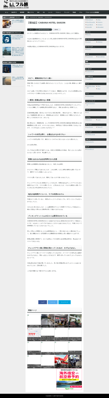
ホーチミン (89, 119)
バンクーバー (90, 56)
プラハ (98, 86)
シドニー (89, 41)
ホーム (6, 12)
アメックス (66, 12)
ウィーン (89, 49)
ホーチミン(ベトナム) (44, 29)
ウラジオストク (90, 149)
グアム (98, 19)
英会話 (74, 12)
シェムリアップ (90, 71)
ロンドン (89, 34)
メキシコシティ (90, 141)
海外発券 (22, 12)
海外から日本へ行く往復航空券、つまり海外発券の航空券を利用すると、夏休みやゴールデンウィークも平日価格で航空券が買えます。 (13, 52)
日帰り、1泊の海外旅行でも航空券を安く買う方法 (18, 78)
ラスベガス (89, 27)
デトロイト (99, 22)
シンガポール (90, 78)
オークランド (90, 19)
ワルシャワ (99, 127)
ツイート (52, 302)
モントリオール (100, 56)
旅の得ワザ (14, 12)
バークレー (99, 24)
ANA (38, 12)
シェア (42, 302)
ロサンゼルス (100, 27)
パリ (88, 112)
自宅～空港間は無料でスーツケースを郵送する (18, 22)
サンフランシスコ (91, 22)
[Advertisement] (54, 63)
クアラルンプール (91, 134)
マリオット (58, 12)
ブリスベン (99, 41)
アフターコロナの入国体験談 (92, 12)
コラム (80, 12)
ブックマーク (64, 302)
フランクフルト (90, 96)
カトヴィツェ (90, 127)
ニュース (50, 12)
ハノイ (98, 119)
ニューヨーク (90, 24)
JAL (44, 12)
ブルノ (98, 88)
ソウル (88, 64)
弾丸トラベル (31, 12)
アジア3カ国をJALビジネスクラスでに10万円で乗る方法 (17, 37)
